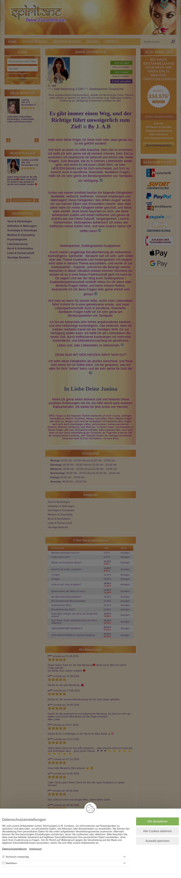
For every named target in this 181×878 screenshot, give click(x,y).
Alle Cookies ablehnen (157, 831)
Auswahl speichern (157, 840)
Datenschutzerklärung (14, 848)
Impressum (35, 848)
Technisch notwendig (17, 856)
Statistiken (11, 863)
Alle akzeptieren (157, 821)
